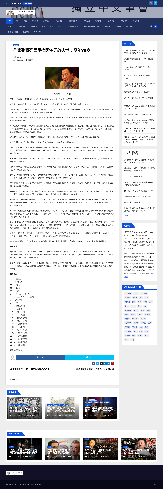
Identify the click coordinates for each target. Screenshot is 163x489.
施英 (126, 314)
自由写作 (22, 26)
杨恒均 (140, 314)
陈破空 (140, 335)
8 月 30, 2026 (16, 456)
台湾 (150, 302)
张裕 (142, 310)
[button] (151, 26)
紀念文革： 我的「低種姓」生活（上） (136, 451)
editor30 (29, 456)
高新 (126, 340)
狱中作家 (98, 21)
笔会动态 (59, 21)
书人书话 (136, 21)
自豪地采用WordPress (13, 484)
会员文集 (129, 26)
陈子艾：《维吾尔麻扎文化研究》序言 (139, 191)
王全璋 (127, 327)
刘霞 (145, 302)
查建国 (147, 314)
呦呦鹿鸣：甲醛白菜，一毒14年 (137, 92)
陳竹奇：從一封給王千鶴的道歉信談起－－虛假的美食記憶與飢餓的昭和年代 (23, 412)
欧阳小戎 (135, 319)
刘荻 (139, 302)
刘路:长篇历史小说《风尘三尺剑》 (138, 196)
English (37, 32)
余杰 (141, 298)
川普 (145, 306)
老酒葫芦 (128, 331)
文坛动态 (87, 21)
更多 (126, 215)
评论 (67, 405)
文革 (148, 310)
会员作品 (111, 21)
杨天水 (133, 314)
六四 (146, 298)
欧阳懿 (143, 319)
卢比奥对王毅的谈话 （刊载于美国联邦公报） (61, 451)
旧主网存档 (72, 26)
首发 (51, 26)
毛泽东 (136, 323)
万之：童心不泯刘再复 (133, 176)
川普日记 (128, 310)
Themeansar (38, 484)
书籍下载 (107, 26)
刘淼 (133, 302)
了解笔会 (46, 21)
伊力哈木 (144, 293)
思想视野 (124, 21)
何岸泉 (127, 298)
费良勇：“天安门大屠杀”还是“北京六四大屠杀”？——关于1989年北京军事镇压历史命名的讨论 (139, 139)
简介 (17, 21)
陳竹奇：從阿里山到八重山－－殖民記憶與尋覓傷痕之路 (61, 411)
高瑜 (132, 340)
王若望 (134, 327)
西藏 (146, 331)
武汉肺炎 (128, 323)
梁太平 (127, 319)
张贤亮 (30, 60)
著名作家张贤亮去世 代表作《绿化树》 (94, 369)
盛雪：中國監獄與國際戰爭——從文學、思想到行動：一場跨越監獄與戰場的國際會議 (99, 412)
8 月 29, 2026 (54, 456)
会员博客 (26, 32)
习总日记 (128, 293)
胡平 (135, 331)
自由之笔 (34, 26)
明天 (43, 26)
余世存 (134, 298)
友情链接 (118, 26)
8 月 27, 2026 (130, 456)
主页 (25, 21)
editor (19, 57)
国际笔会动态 (74, 21)
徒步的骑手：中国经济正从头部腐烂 (138, 114)
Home (155, 484)
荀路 (141, 331)
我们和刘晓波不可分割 (91, 26)
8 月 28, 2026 (92, 456)
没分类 (24, 405)
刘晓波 (127, 302)
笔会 (146, 327)
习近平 (136, 293)
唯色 (126, 306)
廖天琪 (136, 310)
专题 (60, 26)
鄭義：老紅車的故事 (132, 202)
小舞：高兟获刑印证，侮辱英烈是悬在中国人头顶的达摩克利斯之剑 (23, 452)
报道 (101, 402)
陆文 (133, 335)
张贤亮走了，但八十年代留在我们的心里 (30, 369)
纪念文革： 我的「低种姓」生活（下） (98, 451)
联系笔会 (35, 21)
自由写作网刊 (13, 32)
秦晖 (141, 327)
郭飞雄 (127, 335)
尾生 (139, 306)
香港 (146, 335)
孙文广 (133, 306)
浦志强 (143, 323)
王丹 (149, 323)
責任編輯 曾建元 (29, 415)
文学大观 (11, 26)
